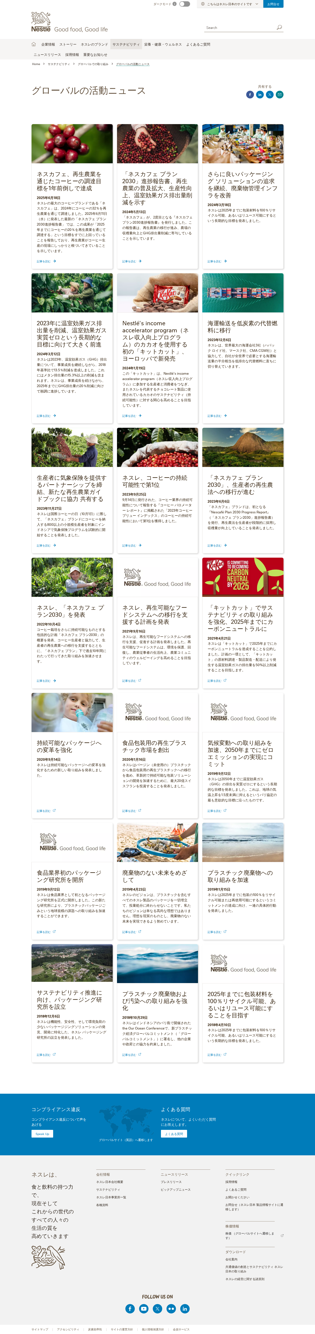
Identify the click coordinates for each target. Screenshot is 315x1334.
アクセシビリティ (68, 1329)
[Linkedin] (185, 1308)
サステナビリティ (108, 1189)
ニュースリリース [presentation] (174, 1174)
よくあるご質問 (198, 44)
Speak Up (42, 1134)
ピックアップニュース (176, 1189)
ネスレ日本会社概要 (109, 1182)
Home (34, 44)
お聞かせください (237, 1197)
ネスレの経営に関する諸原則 (244, 1279)
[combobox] (238, 27)
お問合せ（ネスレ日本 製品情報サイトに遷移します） (254, 1207)
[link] (139, 680)
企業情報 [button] (48, 44)
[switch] (184, 4)
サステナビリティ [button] (126, 44)
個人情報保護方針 (153, 1329)
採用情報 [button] (72, 54)
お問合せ (273, 4)
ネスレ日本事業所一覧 (111, 1197)
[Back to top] (306, 1326)
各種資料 (102, 1205)
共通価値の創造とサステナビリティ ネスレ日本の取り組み (254, 1269)
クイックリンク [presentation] (237, 1174)
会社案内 (231, 1259)
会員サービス (181, 1329)
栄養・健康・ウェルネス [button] (163, 44)
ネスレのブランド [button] (94, 44)
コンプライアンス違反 (56, 1109)
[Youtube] (143, 1308)
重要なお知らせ (95, 54)
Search (279, 27)
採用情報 (231, 1182)
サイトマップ (40, 1329)
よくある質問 (175, 1109)
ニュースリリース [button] (47, 54)
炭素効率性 (95, 1329)
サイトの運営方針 (122, 1329)
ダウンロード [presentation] (235, 1251)
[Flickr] (171, 1308)
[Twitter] (157, 1308)
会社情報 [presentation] (103, 1174)
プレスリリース (171, 1182)
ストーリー (67, 44)
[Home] (70, 22)
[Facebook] (130, 1308)
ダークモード (162, 4)
